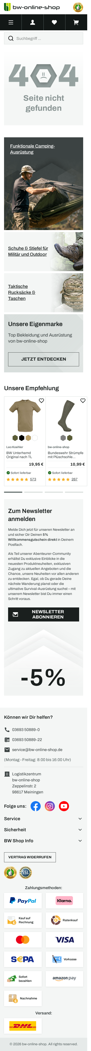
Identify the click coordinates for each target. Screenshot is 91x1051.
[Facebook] (36, 806)
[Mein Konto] (32, 22)
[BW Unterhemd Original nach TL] (24, 416)
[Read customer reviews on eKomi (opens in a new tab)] (78, 7)
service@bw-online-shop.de (37, 750)
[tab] (13, 492)
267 (75, 479)
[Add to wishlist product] (41, 401)
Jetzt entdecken (43, 359)
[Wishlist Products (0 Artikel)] (54, 22)
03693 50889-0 (26, 729)
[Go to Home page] (35, 7)
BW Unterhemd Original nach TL (19, 455)
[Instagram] (50, 806)
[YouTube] (64, 806)
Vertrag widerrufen (30, 857)
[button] (43, 818)
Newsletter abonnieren (48, 614)
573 (33, 479)
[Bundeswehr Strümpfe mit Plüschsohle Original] (66, 416)
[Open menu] (10, 22)
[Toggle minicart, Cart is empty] (76, 22)
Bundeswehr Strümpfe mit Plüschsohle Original (65, 455)
